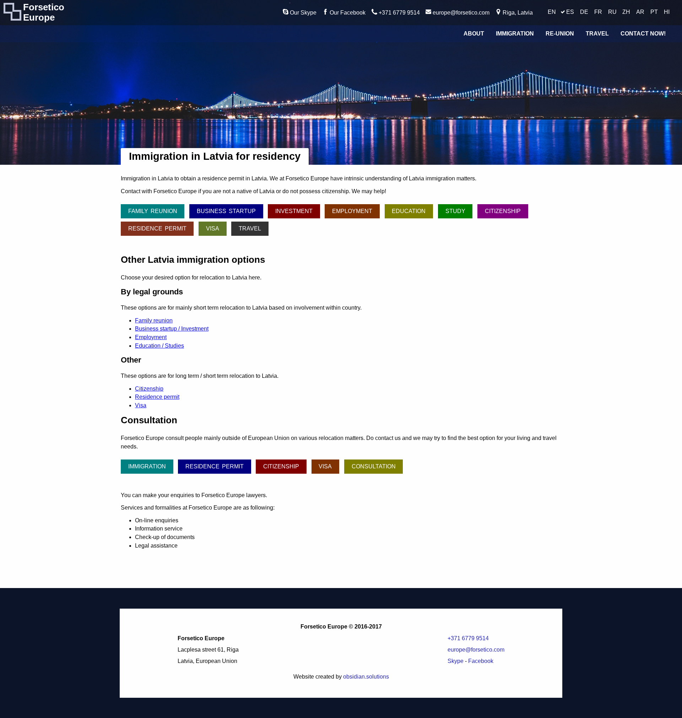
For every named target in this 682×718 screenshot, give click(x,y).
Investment (294, 211)
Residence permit (157, 228)
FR (598, 12)
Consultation (374, 466)
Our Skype (302, 13)
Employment (352, 211)
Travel (597, 34)
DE (584, 12)
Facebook (480, 661)
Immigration (515, 34)
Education (409, 211)
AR (640, 12)
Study (455, 211)
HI (667, 12)
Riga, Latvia (517, 13)
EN (552, 12)
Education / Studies (159, 346)
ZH (626, 12)
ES (570, 12)
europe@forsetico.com (460, 13)
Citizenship (503, 211)
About (474, 34)
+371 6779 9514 (398, 13)
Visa (212, 228)
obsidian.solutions (366, 677)
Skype (456, 661)
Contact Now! (643, 34)
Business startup (226, 211)
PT (654, 12)
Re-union (560, 34)
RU (612, 12)
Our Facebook (347, 13)
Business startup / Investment (172, 329)
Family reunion (152, 211)
